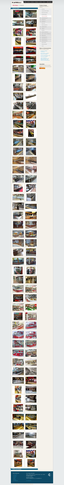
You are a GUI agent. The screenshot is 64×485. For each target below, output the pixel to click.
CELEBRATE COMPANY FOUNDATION (44, 51)
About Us (15, 476)
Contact (15, 479)
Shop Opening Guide (44, 40)
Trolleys (43, 28)
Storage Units (44, 35)
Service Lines (43, 23)
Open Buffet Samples (44, 14)
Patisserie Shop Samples (45, 12)
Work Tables (43, 21)
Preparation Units (44, 26)
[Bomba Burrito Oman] (18, 14)
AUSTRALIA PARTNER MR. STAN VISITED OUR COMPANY (45, 56)
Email (40, 66)
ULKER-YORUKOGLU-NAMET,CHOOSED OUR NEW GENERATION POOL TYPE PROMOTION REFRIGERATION (45, 59)
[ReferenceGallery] (16, 8)
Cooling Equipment (44, 37)
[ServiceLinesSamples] (17, 469)
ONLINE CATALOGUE (44, 44)
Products (15, 475)
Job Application (16, 480)
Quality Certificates (44, 42)
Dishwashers (44, 19)
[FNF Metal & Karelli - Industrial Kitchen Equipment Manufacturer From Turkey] (16, 3)
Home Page (15, 474)
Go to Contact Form (28, 480)
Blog (14, 478)
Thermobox (43, 30)
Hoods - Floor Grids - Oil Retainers (46, 33)
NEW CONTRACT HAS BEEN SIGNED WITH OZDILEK (45, 53)
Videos (15, 477)
